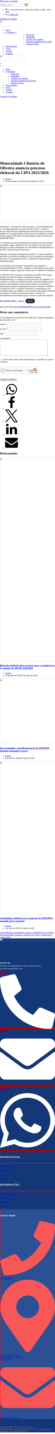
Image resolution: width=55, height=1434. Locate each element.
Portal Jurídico (11, 46)
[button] (16, 32)
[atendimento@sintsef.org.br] (27, 1414)
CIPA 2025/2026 (16, 307)
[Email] (11, 448)
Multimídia (30, 37)
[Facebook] (11, 408)
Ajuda (8, 49)
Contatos (9, 54)
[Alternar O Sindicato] (43, 72)
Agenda (9, 51)
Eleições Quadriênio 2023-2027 (39, 42)
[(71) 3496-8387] (27, 1275)
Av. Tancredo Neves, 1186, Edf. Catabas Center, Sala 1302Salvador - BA (11, 1357)
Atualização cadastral (8, 1194)
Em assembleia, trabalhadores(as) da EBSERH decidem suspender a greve (24, 749)
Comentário (5, 338)
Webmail (3, 1179)
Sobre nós (30, 35)
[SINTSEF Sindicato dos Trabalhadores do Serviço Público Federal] (13, 26)
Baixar (30, 301)
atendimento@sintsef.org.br (10, 1418)
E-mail (3, 329)
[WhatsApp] (11, 395)
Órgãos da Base (32, 44)
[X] (11, 421)
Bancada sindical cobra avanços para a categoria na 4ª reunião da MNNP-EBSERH (27, 667)
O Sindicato (4, 1166)
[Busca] (26, 4)
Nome (3, 324)
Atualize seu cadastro (8, 19)
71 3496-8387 (13, 14)
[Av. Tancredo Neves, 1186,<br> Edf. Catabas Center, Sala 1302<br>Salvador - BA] (27, 1351)
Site (1, 334)
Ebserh (8, 179)
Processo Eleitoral (38, 307)
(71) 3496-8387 (6, 1279)
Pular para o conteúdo (9, 1)
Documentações (6, 1198)
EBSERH (27, 307)
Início (8, 30)
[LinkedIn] (11, 435)
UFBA (48, 307)
